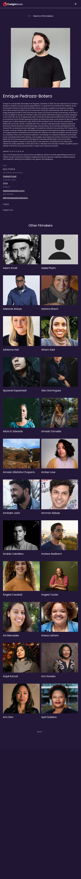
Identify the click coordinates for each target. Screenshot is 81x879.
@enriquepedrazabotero (15, 197)
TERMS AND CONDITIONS (40, 858)
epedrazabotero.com (13, 190)
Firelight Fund (9, 176)
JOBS (40, 862)
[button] (75, 4)
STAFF (40, 866)
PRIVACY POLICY (40, 854)
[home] (13, 3)
